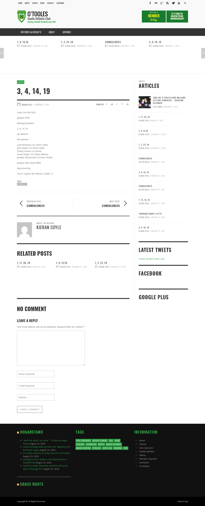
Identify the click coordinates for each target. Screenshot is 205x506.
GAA (111, 440)
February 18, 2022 (79, 267)
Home (117, 440)
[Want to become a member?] (154, 16)
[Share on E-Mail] (127, 104)
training (118, 448)
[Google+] (161, 3)
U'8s (126, 448)
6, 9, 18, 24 (144, 227)
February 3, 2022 (146, 46)
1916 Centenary (83, 440)
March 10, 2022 (39, 267)
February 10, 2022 (58, 46)
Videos (142, 455)
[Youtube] (179, 3)
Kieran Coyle (44, 46)
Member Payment (148, 458)
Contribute (144, 466)
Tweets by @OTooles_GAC (152, 258)
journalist (22, 184)
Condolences (87, 42)
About (142, 440)
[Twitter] (173, 3)
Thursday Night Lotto (150, 213)
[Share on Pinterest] (122, 104)
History (142, 444)
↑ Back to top (182, 501)
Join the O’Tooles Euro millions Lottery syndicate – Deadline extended (169, 100)
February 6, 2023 (171, 107)
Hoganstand (31, 432)
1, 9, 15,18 (61, 263)
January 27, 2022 (158, 203)
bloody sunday (100, 440)
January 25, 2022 (158, 217)
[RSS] (167, 3)
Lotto (21, 82)
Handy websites (147, 451)
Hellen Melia (88, 46)
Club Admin (157, 107)
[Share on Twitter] (112, 104)
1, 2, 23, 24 (41, 42)
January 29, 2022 (189, 46)
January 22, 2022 (158, 231)
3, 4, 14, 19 (129, 42)
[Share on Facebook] (107, 104)
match (101, 444)
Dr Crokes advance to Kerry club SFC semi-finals (46, 453)
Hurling (80, 444)
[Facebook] (150, 3)
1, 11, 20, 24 (23, 263)
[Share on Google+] (117, 104)
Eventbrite (144, 462)
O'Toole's (96, 448)
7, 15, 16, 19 (144, 199)
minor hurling (83, 448)
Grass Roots (31, 484)
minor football (113, 444)
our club (107, 448)
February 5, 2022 (101, 46)
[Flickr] (156, 3)
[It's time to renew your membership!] (177, 16)
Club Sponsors (146, 447)
